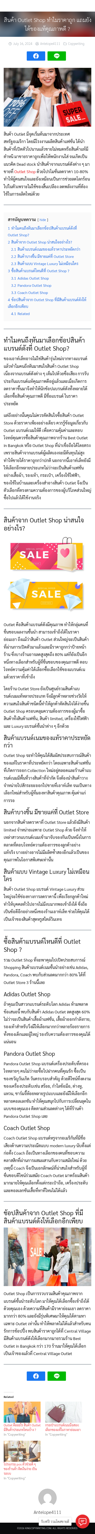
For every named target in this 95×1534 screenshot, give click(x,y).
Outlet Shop (25, 171)
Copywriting (76, 43)
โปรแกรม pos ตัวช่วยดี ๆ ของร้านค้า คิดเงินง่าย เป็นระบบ (20, 1468)
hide (43, 220)
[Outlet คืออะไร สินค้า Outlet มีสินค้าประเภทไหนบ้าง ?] (22, 1412)
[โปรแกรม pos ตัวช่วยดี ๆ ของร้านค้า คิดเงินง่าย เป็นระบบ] (22, 1451)
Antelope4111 (50, 43)
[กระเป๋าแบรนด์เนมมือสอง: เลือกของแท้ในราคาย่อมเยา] (63, 1412)
